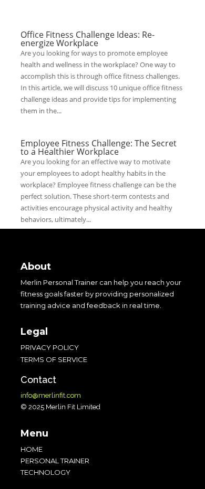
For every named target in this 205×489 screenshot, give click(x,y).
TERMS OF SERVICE (53, 359)
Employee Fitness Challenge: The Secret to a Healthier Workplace (98, 147)
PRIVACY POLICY (49, 347)
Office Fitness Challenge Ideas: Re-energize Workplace (87, 39)
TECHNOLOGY (45, 472)
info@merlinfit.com (50, 395)
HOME (31, 449)
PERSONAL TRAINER (54, 460)
